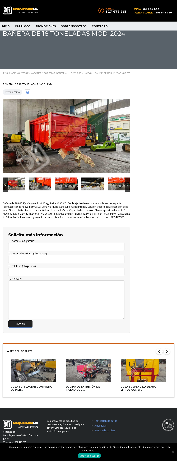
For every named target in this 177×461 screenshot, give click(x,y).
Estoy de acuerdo (89, 455)
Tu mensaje (15, 278)
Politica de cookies (105, 430)
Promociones (46, 26)
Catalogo (22, 26)
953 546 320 (164, 12)
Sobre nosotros (74, 26)
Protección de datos (106, 420)
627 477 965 (116, 12)
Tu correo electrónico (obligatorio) (27, 253)
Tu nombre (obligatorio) (21, 240)
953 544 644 (151, 9)
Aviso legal (100, 425)
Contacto (100, 26)
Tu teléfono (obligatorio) (22, 266)
